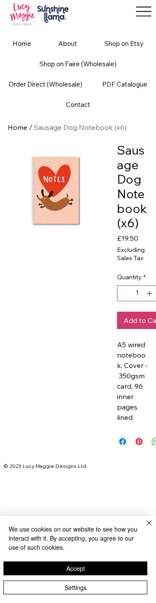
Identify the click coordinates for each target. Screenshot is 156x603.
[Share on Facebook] (122, 441)
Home (17, 127)
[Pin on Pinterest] (139, 441)
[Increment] (150, 293)
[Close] (143, 528)
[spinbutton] (137, 293)
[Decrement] (123, 293)
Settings (76, 587)
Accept (75, 568)
